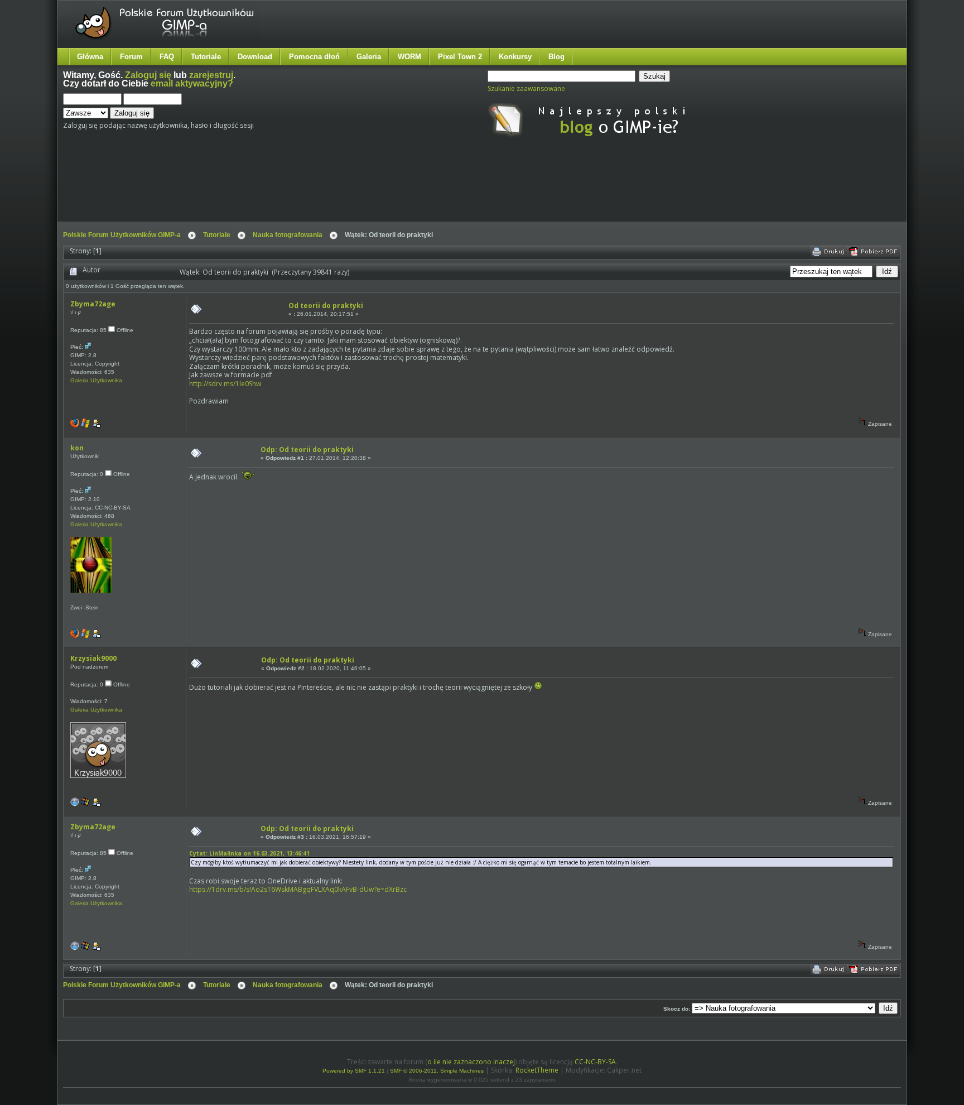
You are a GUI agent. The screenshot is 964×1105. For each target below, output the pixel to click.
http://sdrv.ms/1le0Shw (225, 383)
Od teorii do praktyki (325, 305)
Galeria (368, 56)
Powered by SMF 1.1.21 (353, 1071)
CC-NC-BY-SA (595, 1061)
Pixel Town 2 (460, 56)
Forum (131, 56)
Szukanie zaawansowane (526, 88)
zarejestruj (211, 75)
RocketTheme (536, 1070)
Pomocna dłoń (314, 56)
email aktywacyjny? (192, 83)
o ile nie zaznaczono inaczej (471, 1061)
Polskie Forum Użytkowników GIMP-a (122, 235)
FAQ (167, 56)
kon (77, 448)
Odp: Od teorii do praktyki (307, 449)
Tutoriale (206, 56)
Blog (556, 56)
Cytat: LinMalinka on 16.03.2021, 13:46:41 (249, 853)
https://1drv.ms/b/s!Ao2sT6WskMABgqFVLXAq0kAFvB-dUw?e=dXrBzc (298, 889)
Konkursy (515, 56)
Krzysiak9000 (93, 658)
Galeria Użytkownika (96, 380)
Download (255, 56)
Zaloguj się (148, 75)
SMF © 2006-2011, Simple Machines (437, 1071)
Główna (90, 56)
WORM (409, 56)
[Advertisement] (272, 189)
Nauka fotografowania (287, 235)
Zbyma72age (92, 304)
